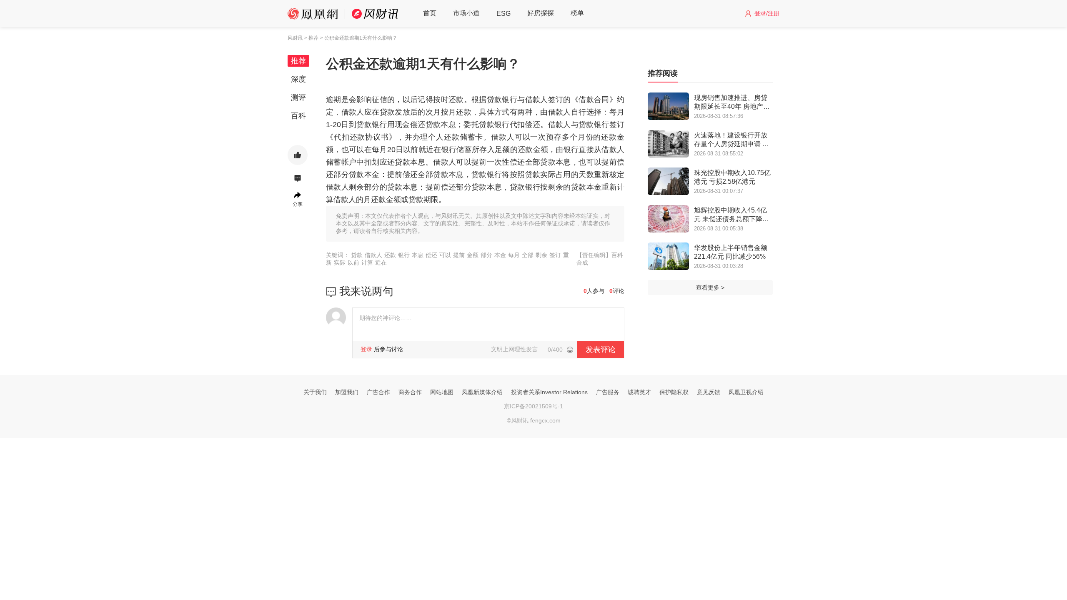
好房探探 (540, 13)
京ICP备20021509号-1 (533, 406)
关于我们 (315, 392)
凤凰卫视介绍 (746, 392)
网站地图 (441, 392)
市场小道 (466, 13)
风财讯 (295, 38)
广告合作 (378, 392)
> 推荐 (311, 38)
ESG (503, 13)
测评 (298, 97)
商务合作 (410, 392)
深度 (298, 79)
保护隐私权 (674, 392)
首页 (429, 13)
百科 (298, 116)
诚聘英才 (639, 392)
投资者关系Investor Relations (549, 392)
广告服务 (607, 392)
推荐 (298, 61)
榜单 (577, 13)
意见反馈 (708, 392)
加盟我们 (346, 392)
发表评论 (601, 349)
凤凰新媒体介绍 (482, 392)
